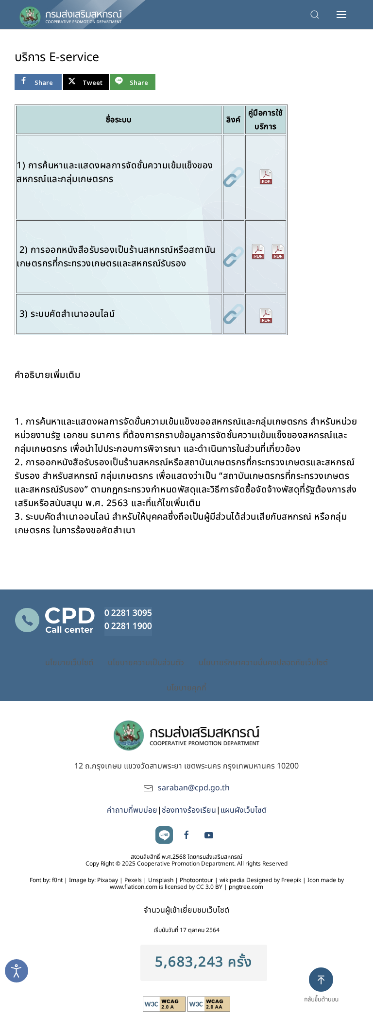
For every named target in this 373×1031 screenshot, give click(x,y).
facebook (186, 835)
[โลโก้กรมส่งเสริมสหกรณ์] (70, 14)
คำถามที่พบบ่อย (132, 810)
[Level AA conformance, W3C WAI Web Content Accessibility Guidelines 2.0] (208, 1004)
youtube (209, 835)
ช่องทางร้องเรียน (189, 810)
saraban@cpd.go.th (194, 788)
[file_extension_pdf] (265, 176)
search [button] (317, 14)
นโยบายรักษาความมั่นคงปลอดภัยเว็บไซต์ (263, 663)
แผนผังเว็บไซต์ (243, 810)
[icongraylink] (233, 176)
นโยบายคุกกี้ (186, 688)
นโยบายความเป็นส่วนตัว (146, 663)
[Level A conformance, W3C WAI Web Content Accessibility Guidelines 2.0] (165, 1004)
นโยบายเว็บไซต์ (69, 663)
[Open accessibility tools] (16, 970)
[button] (343, 14)
